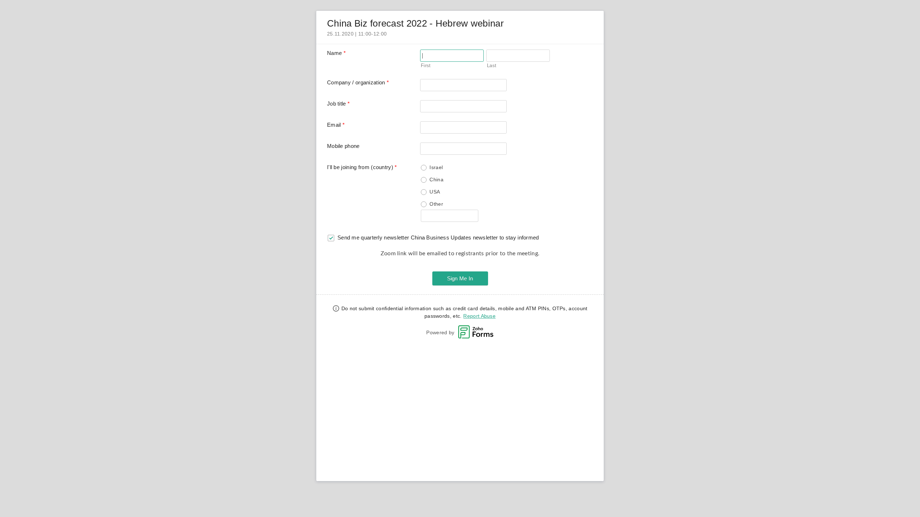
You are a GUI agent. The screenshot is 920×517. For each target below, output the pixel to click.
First (426, 65)
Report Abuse (479, 316)
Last (491, 65)
